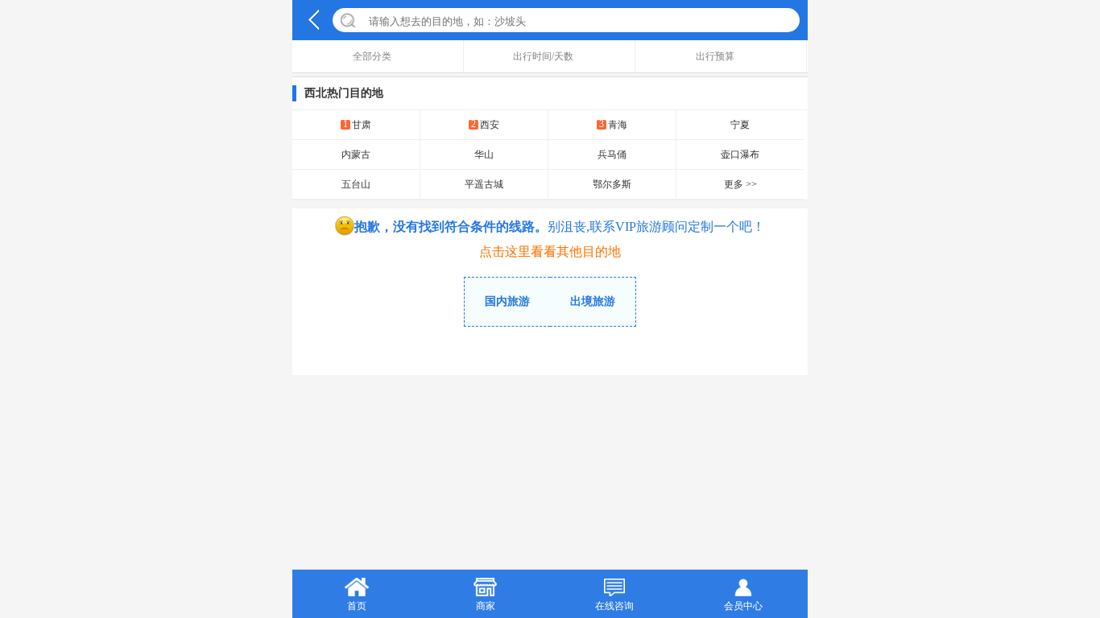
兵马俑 (612, 154)
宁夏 (740, 124)
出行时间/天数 (543, 56)
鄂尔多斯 (612, 184)
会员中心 (743, 606)
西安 (485, 124)
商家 (485, 606)
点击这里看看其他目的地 (550, 251)
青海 (613, 124)
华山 (484, 154)
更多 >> (740, 184)
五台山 (355, 184)
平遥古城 (484, 184)
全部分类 (372, 56)
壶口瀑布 (740, 154)
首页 (356, 606)
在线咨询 (614, 606)
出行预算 (715, 56)
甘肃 (357, 124)
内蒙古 (355, 154)
